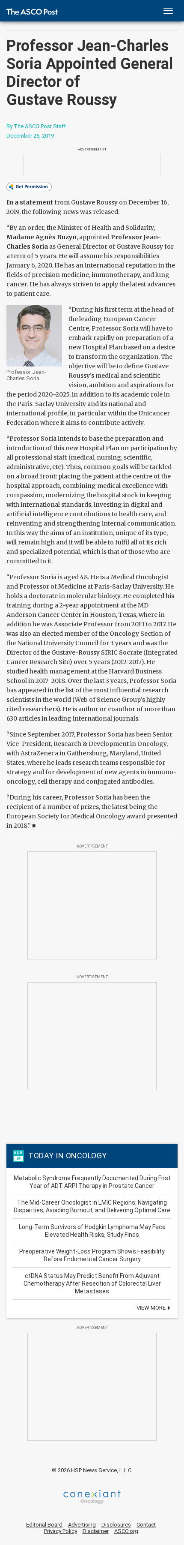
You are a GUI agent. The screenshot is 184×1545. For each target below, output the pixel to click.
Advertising (82, 1524)
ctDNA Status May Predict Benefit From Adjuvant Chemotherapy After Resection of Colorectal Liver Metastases (92, 1283)
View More (152, 1308)
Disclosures (116, 1524)
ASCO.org (126, 1531)
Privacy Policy (60, 1531)
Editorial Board (44, 1524)
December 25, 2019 (30, 135)
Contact (146, 1524)
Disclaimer (96, 1531)
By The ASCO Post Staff (36, 126)
